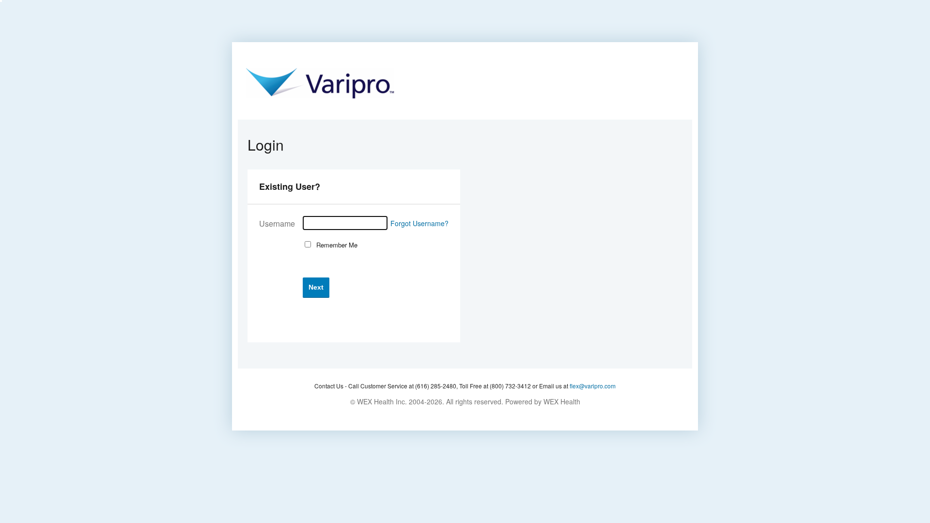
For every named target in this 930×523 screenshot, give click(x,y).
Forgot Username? (419, 223)
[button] (316, 287)
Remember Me (334, 244)
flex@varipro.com (593, 386)
